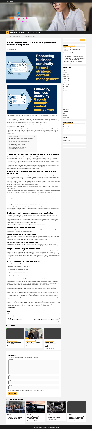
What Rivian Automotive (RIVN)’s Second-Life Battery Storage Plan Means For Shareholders (76, 417)
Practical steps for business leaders (16, 148)
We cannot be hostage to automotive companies (73, 56)
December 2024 (66, 103)
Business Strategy (67, 128)
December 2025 (66, 78)
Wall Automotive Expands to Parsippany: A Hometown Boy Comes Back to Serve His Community (72, 49)
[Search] (85, 33)
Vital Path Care (66, 140)
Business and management (12, 39)
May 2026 (65, 70)
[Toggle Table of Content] (34, 137)
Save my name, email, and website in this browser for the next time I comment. (27, 390)
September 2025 (66, 84)
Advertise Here (13, 32)
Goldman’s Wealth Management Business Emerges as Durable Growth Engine (52, 344)
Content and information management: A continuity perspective (22, 140)
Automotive (65, 124)
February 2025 (66, 99)
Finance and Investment (68, 133)
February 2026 (66, 74)
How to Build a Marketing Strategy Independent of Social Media (47, 320)
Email (10, 380)
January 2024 (66, 117)
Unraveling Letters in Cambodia (14, 319)
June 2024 (65, 115)
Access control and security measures (18, 144)
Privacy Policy (30, 32)
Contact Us (22, 32)
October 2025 (66, 82)
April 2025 (65, 95)
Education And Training (68, 131)
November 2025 (66, 80)
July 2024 (65, 113)
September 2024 (66, 109)
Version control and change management (18, 145)
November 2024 (66, 105)
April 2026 (65, 72)
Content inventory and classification (17, 143)
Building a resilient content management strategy (19, 141)
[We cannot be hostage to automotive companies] (56, 407)
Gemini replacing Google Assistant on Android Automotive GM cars (33, 417)
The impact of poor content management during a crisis (21, 138)
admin (14, 49)
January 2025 (66, 101)
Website (10, 385)
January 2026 (66, 76)
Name (10, 375)
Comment (10, 359)
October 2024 (66, 107)
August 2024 (65, 111)
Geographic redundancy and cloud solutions (19, 147)
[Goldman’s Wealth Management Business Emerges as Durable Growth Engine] (52, 333)
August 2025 (65, 86)
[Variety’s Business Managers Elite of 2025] (15, 333)
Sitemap (38, 32)
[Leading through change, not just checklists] (34, 333)
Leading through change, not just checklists (33, 343)
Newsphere (50, 427)
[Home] (7, 33)
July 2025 (65, 88)
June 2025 (65, 90)
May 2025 (65, 92)
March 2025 (65, 97)
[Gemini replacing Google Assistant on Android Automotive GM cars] (35, 407)
